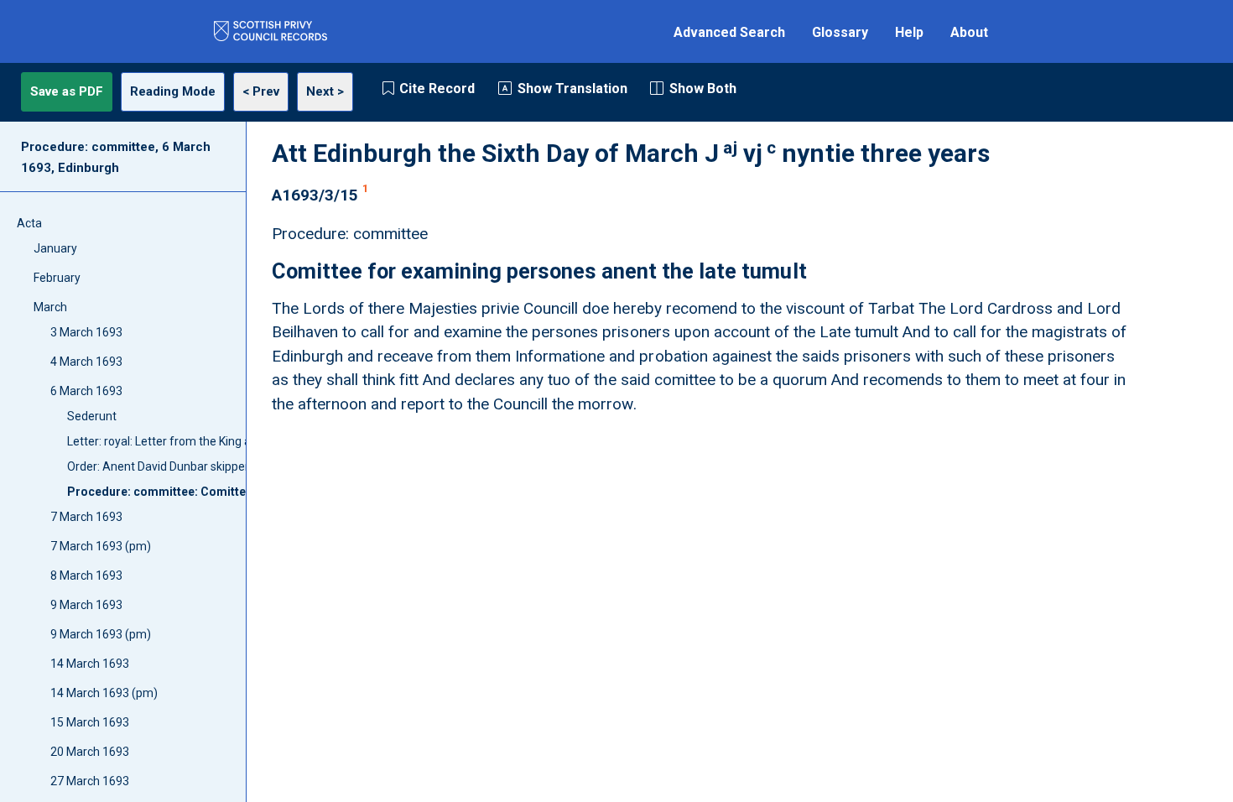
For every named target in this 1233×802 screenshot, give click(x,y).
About (969, 32)
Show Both (702, 88)
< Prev (260, 91)
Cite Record (437, 88)
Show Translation (572, 88)
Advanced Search (729, 32)
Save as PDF (66, 91)
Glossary (840, 32)
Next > (325, 91)
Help (909, 32)
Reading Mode (173, 91)
